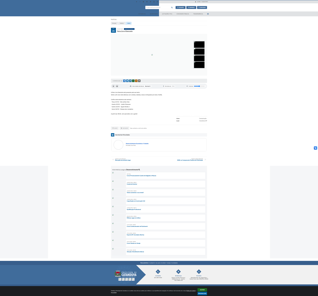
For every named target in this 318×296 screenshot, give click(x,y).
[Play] (113, 86)
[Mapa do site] (154, 1)
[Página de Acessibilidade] (157, 1)
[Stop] (117, 86)
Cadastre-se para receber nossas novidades (159, 263)
